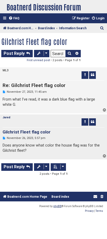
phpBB (57, 206)
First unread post (38, 60)
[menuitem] (14, 18)
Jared (6, 117)
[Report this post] (85, 75)
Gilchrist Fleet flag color (34, 41)
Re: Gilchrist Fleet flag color (34, 85)
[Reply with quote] (92, 75)
